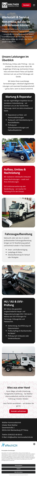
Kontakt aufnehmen (18, 411)
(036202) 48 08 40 (15, 434)
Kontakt (26, 5)
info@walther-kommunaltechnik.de (20, 437)
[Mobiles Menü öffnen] (34, 5)
